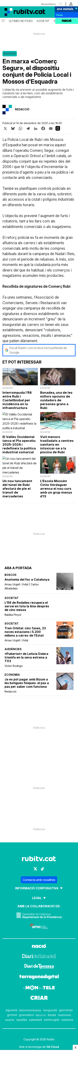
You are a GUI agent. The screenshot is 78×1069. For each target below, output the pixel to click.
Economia (12, 674)
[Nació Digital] (19, 12)
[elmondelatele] (39, 988)
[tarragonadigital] (39, 977)
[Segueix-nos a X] (35, 869)
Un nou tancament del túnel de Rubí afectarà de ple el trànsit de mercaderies (17, 488)
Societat (43, 21)
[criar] (39, 998)
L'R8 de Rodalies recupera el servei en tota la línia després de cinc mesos (27, 606)
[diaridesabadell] (39, 956)
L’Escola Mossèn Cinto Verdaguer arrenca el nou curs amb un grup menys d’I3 (56, 488)
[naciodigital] (39, 946)
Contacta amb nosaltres (39, 880)
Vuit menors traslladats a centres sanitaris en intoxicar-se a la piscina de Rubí (57, 444)
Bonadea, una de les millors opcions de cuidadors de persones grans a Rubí (56, 400)
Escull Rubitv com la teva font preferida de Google (38, 350)
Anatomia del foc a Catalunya (27, 579)
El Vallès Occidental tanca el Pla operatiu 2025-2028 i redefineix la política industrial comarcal (19, 444)
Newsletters (48, 4)
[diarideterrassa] (39, 967)
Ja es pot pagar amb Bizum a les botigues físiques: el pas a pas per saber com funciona (27, 683)
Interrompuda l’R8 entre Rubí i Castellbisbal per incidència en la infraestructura (17, 400)
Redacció (10, 691)
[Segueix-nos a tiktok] (42, 869)
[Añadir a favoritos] (57, 128)
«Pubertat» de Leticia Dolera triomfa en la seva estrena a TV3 (26, 657)
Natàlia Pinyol (13, 614)
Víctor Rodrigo (14, 665)
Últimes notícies (21, 21)
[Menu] (3, 21)
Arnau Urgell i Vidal (16, 640)
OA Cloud (52, 1046)
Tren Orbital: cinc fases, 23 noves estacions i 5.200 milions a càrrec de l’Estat (25, 631)
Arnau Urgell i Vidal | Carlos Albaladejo (22, 586)
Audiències (13, 649)
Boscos (10, 574)
